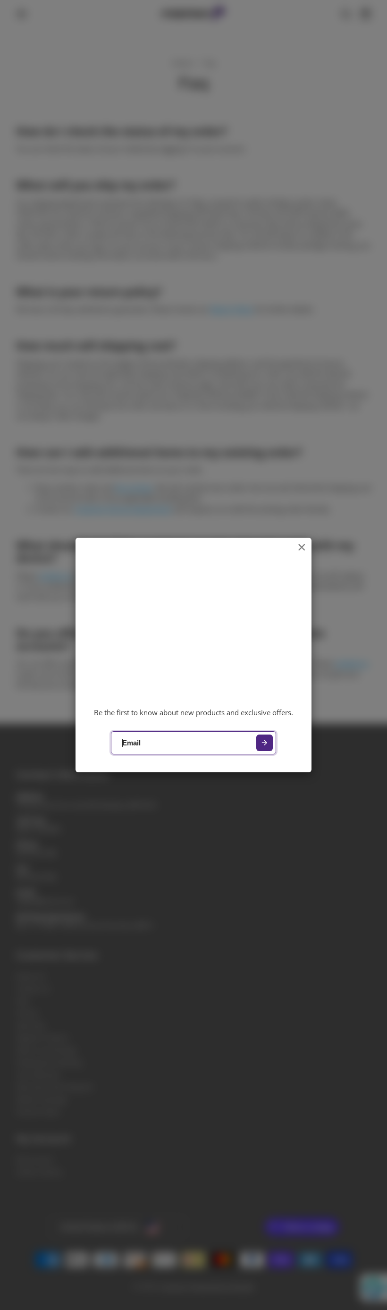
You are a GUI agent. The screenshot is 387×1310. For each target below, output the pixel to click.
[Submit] (264, 743)
